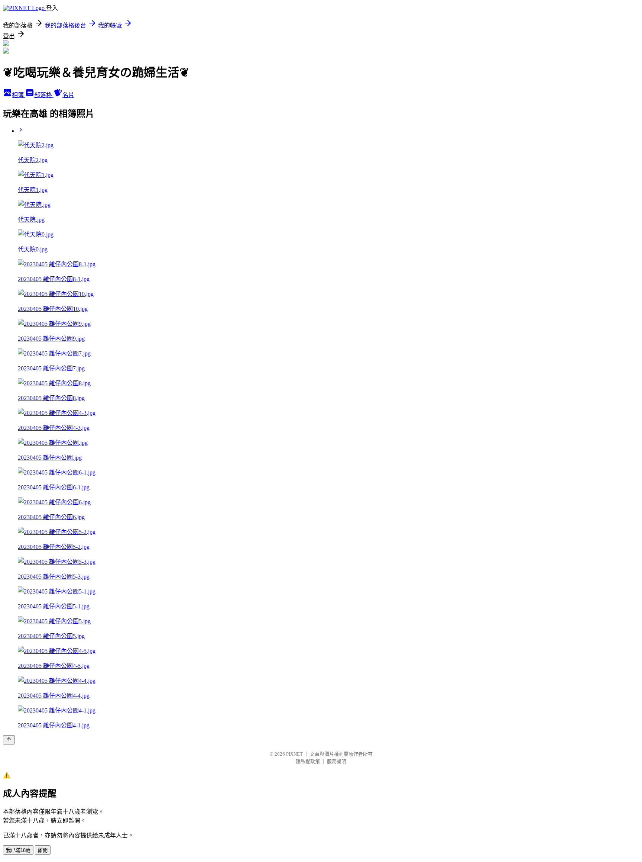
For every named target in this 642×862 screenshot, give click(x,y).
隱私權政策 (308, 761)
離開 (43, 850)
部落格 (44, 95)
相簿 (18, 95)
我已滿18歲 (18, 850)
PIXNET (294, 754)
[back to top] (9, 739)
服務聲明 (336, 761)
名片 (68, 95)
